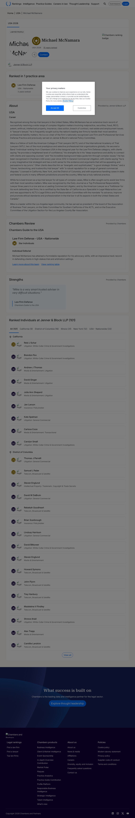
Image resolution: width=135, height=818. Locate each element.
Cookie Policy (68, 101)
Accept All (55, 108)
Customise (82, 108)
